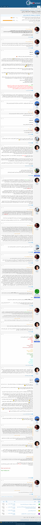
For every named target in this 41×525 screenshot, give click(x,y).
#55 (1, 425)
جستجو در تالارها (33, 8)
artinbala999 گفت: (29, 29)
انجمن (39, 6)
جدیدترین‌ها (34, 6)
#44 (1, 223)
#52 (1, 367)
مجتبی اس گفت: (30, 267)
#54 (1, 416)
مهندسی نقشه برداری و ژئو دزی (11, 504)
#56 (1, 441)
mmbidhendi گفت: (29, 41)
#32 (1, 39)
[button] (32, 7)
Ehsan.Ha (37, 173)
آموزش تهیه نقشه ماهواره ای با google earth (29, 513)
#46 (1, 254)
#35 (1, 101)
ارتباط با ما (15, 522)
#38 (1, 127)
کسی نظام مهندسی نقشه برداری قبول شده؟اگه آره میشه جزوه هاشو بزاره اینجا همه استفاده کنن (26, 507)
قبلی (38, 25)
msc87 (39, 13)
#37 (1, 118)
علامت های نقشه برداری (32, 510)
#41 (1, 168)
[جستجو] (1, 7)
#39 (1, 136)
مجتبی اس (37, 32)
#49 (1, 308)
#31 (1, 27)
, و (27, 414)
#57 (1, 480)
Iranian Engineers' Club (20, 524)
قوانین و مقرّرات (11, 522)
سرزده (37, 56)
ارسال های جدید (38, 8)
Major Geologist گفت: (29, 256)
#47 (1, 265)
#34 (1, 93)
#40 (1, 145)
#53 (1, 378)
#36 (1, 110)
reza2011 (37, 150)
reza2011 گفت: (30, 209)
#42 (1, 178)
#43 (1, 207)
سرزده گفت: (30, 112)
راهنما (3, 522)
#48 (1, 289)
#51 (1, 334)
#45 (1, 245)
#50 (1, 322)
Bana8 (37, 142)
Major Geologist (37, 250)
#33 (1, 50)
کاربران (29, 6)
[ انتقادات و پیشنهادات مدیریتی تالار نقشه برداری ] (28, 504)
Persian (38, 522)
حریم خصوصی (6, 522)
